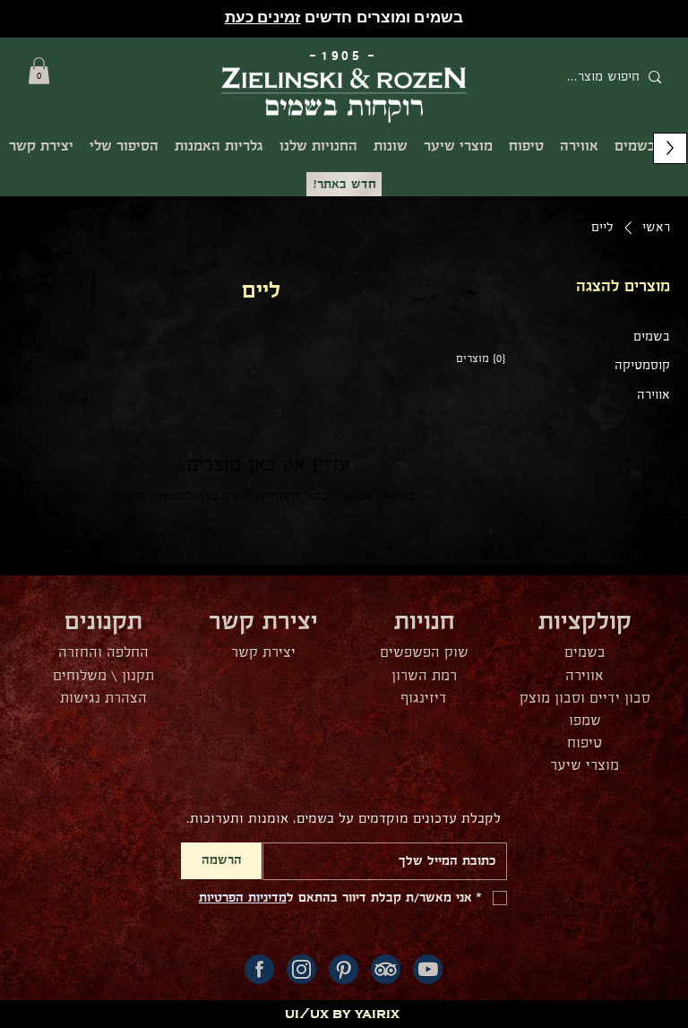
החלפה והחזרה (103, 653)
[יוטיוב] (428, 969)
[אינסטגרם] (301, 969)
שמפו (585, 721)
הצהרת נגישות (103, 698)
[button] (39, 70)
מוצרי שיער (584, 765)
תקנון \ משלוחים (103, 676)
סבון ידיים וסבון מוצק (585, 698)
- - (343, 56)
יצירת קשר (263, 653)
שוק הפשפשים (424, 653)
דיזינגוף (423, 698)
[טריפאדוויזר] (385, 969)
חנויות (424, 622)
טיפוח (584, 743)
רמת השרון (424, 676)
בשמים (585, 653)
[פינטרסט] (343, 969)
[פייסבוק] (259, 969)
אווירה (584, 676)
